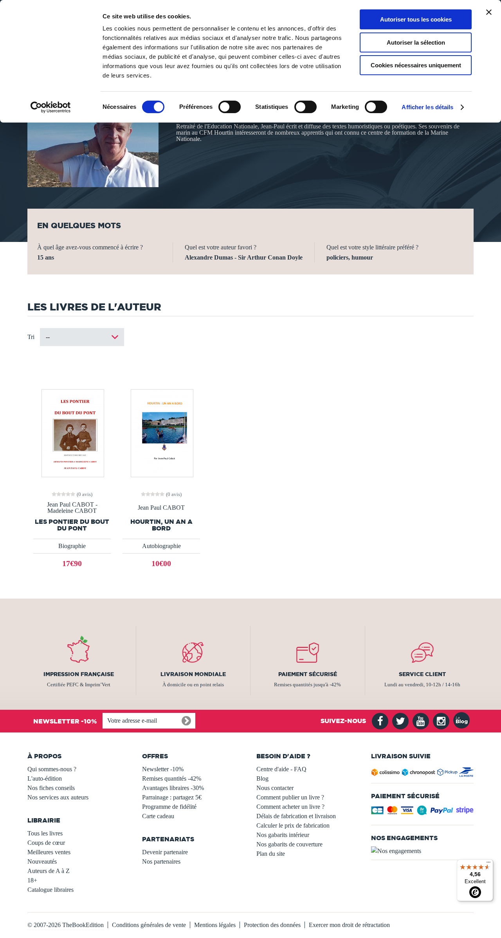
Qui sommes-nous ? (51, 769)
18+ (32, 880)
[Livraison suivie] (422, 774)
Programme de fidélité (169, 806)
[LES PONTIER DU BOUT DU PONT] (72, 432)
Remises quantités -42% (171, 778)
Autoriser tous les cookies (416, 19)
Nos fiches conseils (51, 788)
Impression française (78, 674)
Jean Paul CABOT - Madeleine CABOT (72, 507)
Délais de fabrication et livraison (296, 816)
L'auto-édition (44, 778)
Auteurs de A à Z (48, 871)
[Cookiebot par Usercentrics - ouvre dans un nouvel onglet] (50, 107)
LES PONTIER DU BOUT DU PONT (72, 525)
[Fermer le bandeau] (489, 12)
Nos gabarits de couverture (289, 844)
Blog (262, 778)
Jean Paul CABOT (161, 508)
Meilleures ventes (48, 852)
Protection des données (272, 925)
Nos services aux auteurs (57, 797)
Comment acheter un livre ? (290, 806)
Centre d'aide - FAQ (281, 769)
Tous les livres (45, 833)
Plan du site (270, 853)
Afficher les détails (427, 107)
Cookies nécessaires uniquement (416, 65)
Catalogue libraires (50, 889)
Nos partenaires (161, 861)
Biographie (72, 546)
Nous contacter (275, 788)
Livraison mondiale (193, 674)
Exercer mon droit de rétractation (349, 925)
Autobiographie (161, 546)
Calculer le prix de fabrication (293, 825)
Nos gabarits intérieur (282, 835)
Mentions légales (215, 925)
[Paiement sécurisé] (422, 813)
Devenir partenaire (165, 852)
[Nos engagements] (422, 851)
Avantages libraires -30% (173, 788)
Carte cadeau (158, 816)
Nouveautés (42, 861)
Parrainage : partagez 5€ (172, 797)
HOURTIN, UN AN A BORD (161, 525)
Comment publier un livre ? (290, 797)
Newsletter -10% (163, 769)
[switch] (229, 107)
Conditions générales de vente (149, 925)
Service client (422, 674)
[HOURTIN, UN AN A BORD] (161, 432)
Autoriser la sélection (416, 42)
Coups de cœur (46, 842)
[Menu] (488, 864)
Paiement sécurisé (307, 674)
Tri (30, 337)
